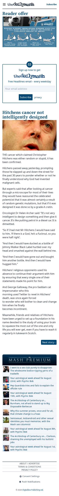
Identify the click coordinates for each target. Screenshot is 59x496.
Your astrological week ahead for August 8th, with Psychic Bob (33, 430)
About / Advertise (30, 463)
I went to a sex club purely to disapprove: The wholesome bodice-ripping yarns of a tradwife (31, 370)
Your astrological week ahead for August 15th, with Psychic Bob (30, 394)
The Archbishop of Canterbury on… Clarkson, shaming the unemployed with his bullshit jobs (33, 439)
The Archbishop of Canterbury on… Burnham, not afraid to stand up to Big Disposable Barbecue (30, 403)
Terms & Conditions (29, 466)
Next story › (48, 342)
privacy (38, 97)
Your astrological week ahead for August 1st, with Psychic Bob (33, 448)
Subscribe (25, 97)
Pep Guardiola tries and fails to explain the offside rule (32, 387)
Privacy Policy (29, 469)
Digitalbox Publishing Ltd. (32, 490)
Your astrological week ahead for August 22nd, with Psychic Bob (30, 380)
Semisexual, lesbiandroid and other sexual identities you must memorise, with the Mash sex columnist (32, 421)
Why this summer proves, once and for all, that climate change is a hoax (31, 412)
